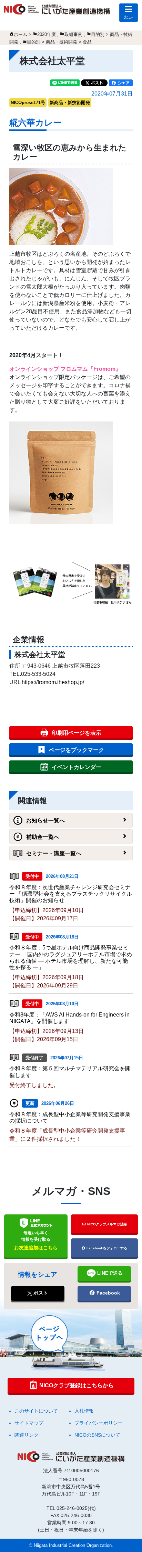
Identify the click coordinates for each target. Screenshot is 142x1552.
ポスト (40, 1293)
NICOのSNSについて (97, 1435)
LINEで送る (109, 1273)
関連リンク (26, 1435)
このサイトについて (36, 1411)
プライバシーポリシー (98, 1423)
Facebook (107, 1293)
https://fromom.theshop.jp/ (53, 682)
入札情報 (84, 1411)
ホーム (20, 34)
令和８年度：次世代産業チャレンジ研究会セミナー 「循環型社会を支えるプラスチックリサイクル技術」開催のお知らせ (70, 893)
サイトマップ (28, 1423)
